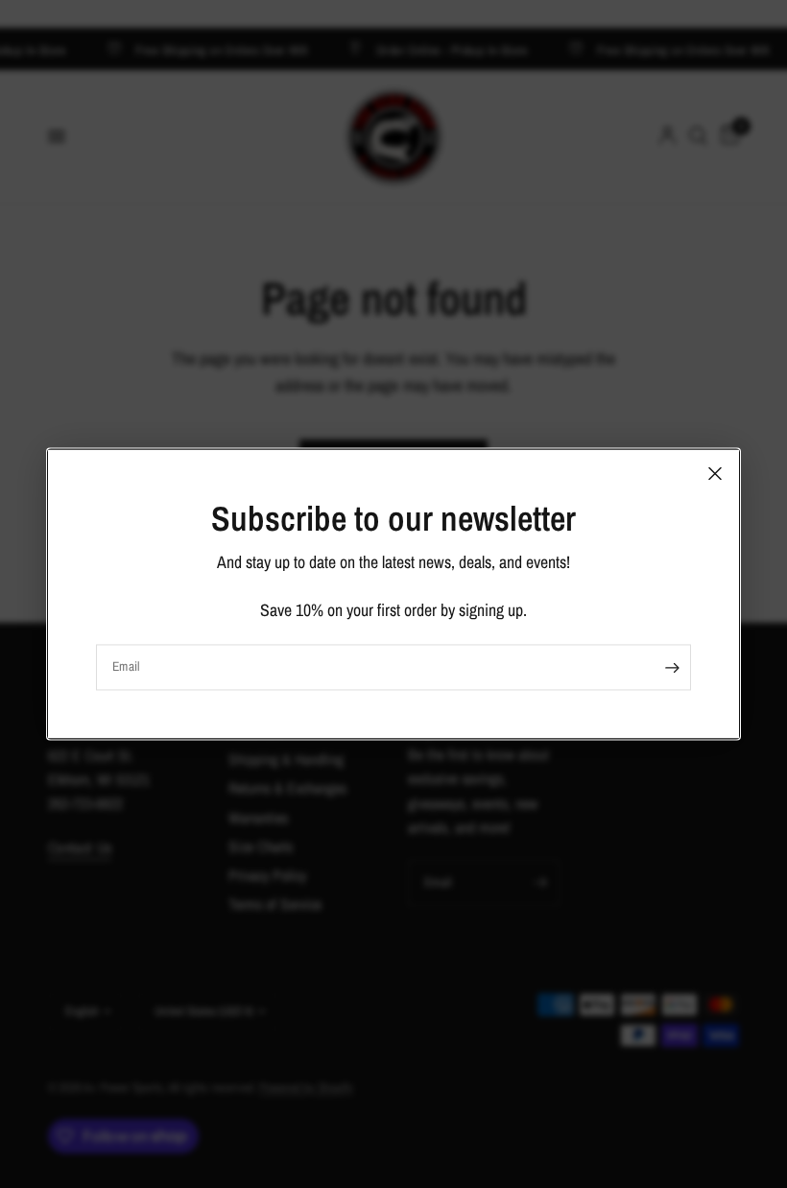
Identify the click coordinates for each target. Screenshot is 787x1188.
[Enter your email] (672, 668)
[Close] (715, 473)
